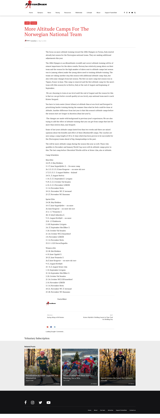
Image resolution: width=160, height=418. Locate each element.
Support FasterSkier (111, 12)
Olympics (40, 12)
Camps (27, 23)
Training (33, 23)
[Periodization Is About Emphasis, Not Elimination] (42, 367)
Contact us (133, 410)
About (98, 12)
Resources (67, 12)
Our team (102, 410)
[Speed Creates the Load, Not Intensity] (117, 367)
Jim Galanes (56, 383)
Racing (58, 12)
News (49, 12)
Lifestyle (89, 12)
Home (31, 12)
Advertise (110, 410)
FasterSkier (33, 41)
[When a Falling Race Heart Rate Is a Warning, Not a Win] (79, 367)
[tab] (47, 327)
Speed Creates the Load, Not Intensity (117, 378)
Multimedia (79, 12)
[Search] (135, 12)
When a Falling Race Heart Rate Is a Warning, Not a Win (78, 376)
